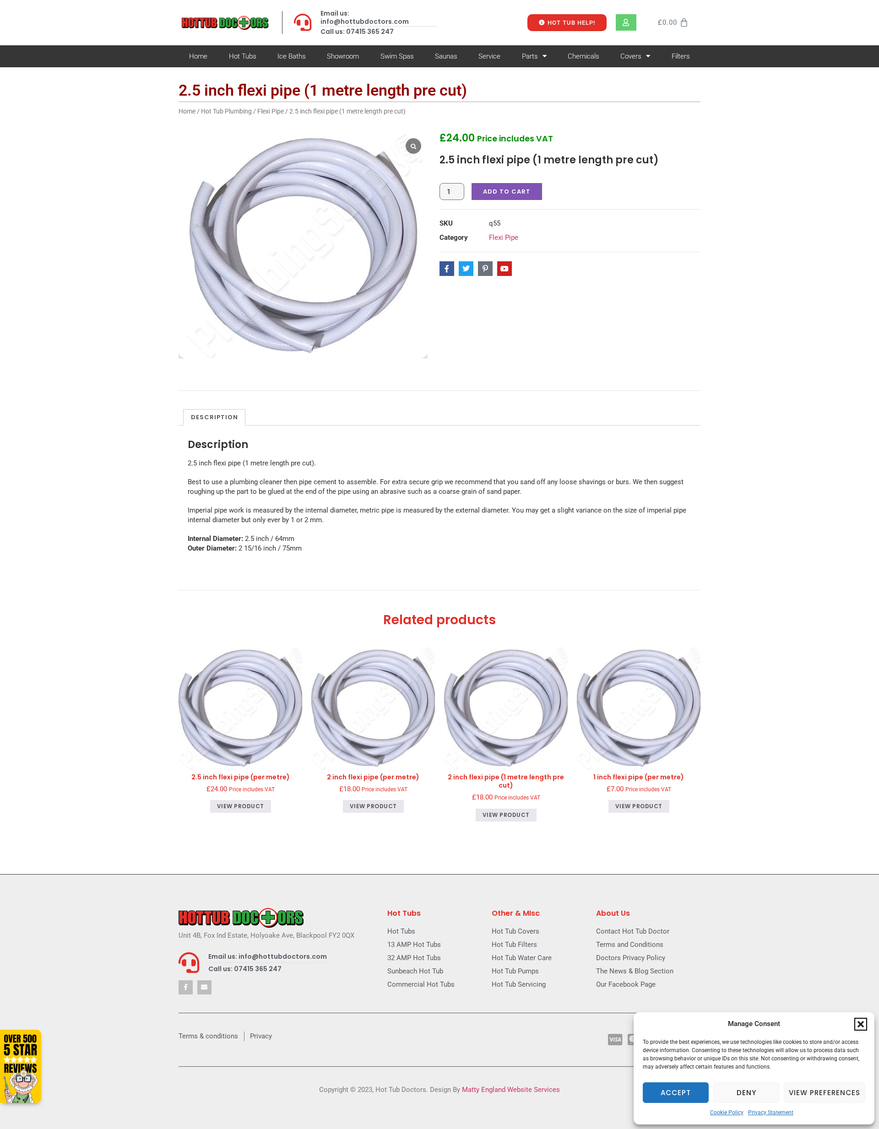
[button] (860, 1024)
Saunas (446, 56)
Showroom (343, 56)
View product (240, 806)
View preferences (824, 1092)
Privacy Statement (770, 1112)
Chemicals (583, 56)
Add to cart (507, 191)
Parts (530, 56)
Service (489, 56)
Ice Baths (291, 56)
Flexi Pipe (270, 111)
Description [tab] (214, 417)
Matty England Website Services (511, 1090)
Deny (746, 1092)
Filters (681, 56)
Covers (630, 56)
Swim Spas (397, 56)
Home (198, 56)
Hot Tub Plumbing (226, 111)
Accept (676, 1092)
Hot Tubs (242, 56)
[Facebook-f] (186, 987)
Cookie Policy (726, 1112)
